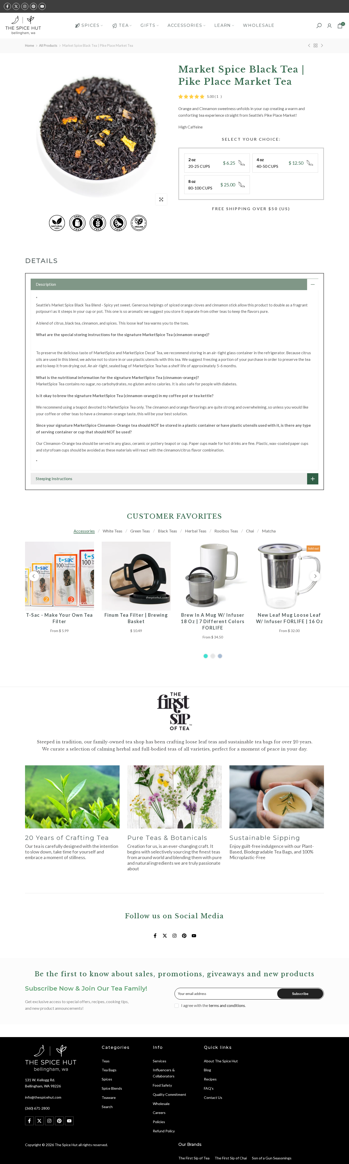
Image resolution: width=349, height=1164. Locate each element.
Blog (207, 1070)
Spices (107, 1079)
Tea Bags (109, 1070)
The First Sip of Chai (231, 1158)
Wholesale (161, 1103)
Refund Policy (164, 1131)
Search (107, 1106)
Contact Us (213, 1097)
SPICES (90, 25)
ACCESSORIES (185, 25)
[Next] (315, 576)
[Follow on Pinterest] (33, 6)
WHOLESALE (258, 25)
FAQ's (209, 1088)
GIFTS (148, 25)
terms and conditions (227, 1005)
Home (29, 45)
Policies (159, 1122)
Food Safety (162, 1085)
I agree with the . (213, 1005)
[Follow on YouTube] (42, 6)
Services (159, 1061)
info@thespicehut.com (43, 1097)
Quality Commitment (169, 1094)
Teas (106, 1061)
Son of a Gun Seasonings (272, 1158)
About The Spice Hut (221, 1061)
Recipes (210, 1079)
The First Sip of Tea (194, 1158)
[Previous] (34, 576)
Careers (159, 1112)
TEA (124, 25)
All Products (48, 45)
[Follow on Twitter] (16, 6)
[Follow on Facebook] (7, 6)
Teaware (109, 1097)
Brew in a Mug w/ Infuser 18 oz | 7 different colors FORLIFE (213, 621)
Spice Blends (112, 1088)
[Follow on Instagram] (24, 6)
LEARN (222, 25)
